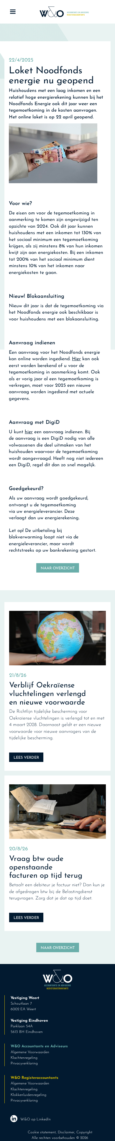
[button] (12, 12)
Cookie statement (42, 1132)
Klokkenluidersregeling (28, 1095)
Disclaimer (66, 1132)
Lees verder (26, 758)
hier (29, 432)
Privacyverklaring (24, 1063)
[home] (63, 12)
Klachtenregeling (24, 1058)
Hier (76, 359)
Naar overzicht (58, 568)
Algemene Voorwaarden (30, 1052)
